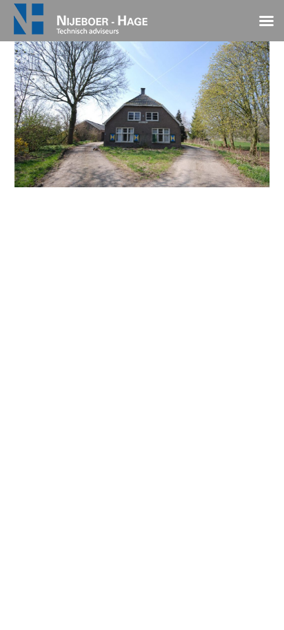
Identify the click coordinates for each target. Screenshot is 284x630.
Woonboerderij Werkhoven (142, 232)
